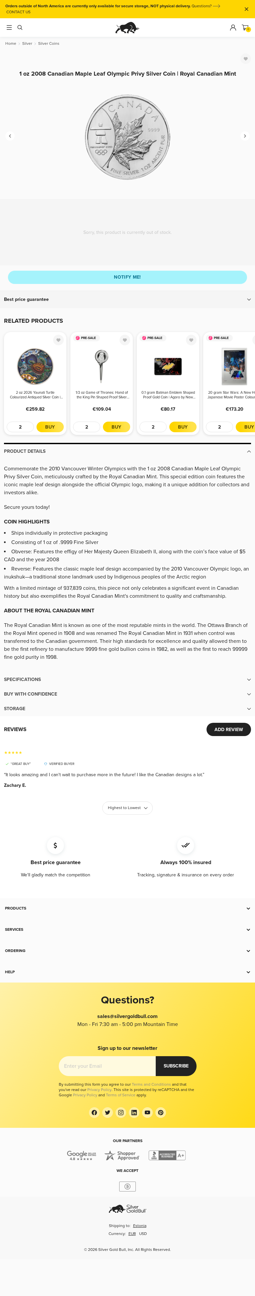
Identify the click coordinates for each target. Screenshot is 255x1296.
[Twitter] (107, 1112)
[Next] (245, 136)
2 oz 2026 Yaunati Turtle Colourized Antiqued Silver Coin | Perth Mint (35, 395)
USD (143, 1233)
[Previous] (10, 136)
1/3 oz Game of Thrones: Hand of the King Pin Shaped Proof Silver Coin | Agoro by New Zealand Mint (101, 395)
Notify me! (127, 277)
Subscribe (176, 1066)
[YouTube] (147, 1112)
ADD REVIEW (228, 729)
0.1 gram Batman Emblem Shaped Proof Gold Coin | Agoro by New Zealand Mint (168, 395)
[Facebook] (94, 1112)
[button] (127, 299)
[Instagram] (121, 1112)
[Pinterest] (160, 1112)
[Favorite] (245, 58)
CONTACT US (18, 12)
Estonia (139, 1225)
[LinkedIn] (134, 1112)
